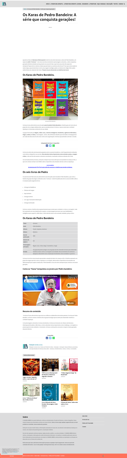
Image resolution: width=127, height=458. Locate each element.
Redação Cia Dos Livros (35, 345)
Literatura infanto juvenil (73, 4)
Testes (115, 4)
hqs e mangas (101, 4)
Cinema (121, 4)
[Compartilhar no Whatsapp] (53, 146)
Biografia (85, 4)
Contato (84, 426)
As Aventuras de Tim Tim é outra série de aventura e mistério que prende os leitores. (50, 167)
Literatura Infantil (56, 4)
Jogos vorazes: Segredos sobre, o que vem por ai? (30, 378)
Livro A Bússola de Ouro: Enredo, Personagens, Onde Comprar (50, 404)
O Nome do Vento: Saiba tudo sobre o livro (69, 403)
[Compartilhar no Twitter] (50, 146)
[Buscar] (124, 3)
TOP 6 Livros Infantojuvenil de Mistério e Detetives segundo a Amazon (49, 374)
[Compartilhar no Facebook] (47, 146)
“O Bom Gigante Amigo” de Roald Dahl (68, 374)
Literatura (92, 4)
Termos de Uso (85, 419)
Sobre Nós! (84, 416)
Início (48, 4)
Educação (109, 4)
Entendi (12, 456)
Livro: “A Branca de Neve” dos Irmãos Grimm (30, 399)
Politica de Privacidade (87, 423)
